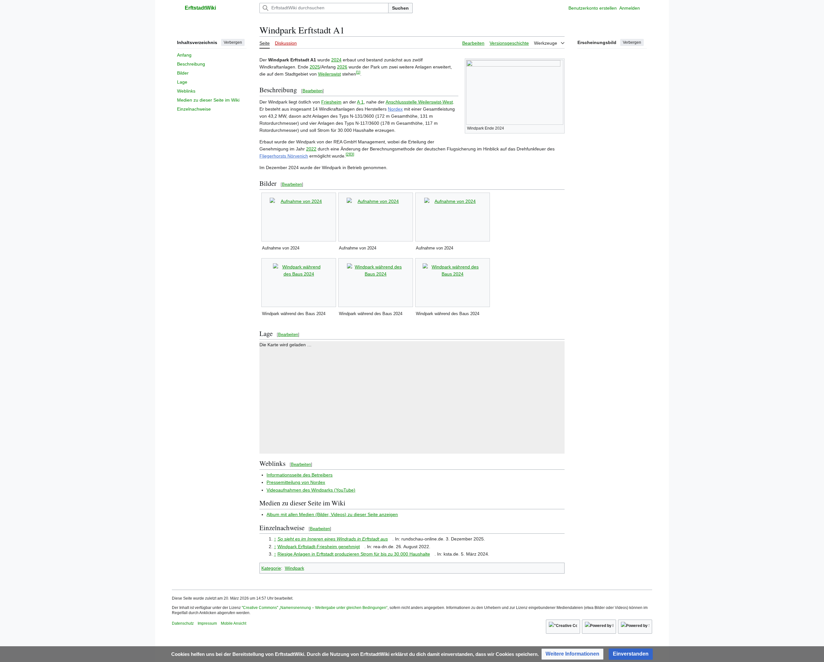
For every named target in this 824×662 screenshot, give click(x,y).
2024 (336, 59)
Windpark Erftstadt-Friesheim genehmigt (318, 546)
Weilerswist (329, 74)
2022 (311, 148)
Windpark (294, 568)
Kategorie (271, 568)
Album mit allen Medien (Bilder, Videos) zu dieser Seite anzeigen (332, 514)
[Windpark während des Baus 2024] (298, 282)
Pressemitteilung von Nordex (296, 482)
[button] (175, 8)
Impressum (207, 623)
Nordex (395, 109)
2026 (342, 66)
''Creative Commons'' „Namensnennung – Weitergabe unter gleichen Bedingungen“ (315, 607)
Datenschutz (183, 623)
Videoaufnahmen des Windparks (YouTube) (311, 490)
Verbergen (233, 42)
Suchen (400, 8)
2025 (315, 66)
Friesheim (331, 101)
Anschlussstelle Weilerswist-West (419, 101)
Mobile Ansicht (233, 623)
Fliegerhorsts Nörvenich (283, 156)
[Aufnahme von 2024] (299, 217)
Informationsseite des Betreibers (299, 474)
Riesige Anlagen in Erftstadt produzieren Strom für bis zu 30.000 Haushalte (353, 554)
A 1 (360, 101)
